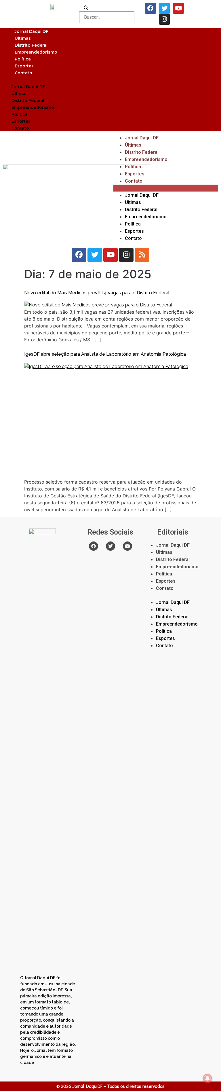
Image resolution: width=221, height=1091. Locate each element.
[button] (110, 79)
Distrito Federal (31, 45)
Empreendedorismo (36, 52)
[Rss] (142, 255)
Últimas (23, 38)
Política (23, 59)
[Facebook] (150, 8)
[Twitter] (164, 8)
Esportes (24, 66)
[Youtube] (178, 8)
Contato (23, 72)
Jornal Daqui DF (31, 31)
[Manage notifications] (207, 1078)
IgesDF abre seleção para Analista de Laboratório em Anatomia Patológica (105, 354)
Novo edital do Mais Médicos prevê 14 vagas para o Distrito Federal (96, 293)
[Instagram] (164, 19)
